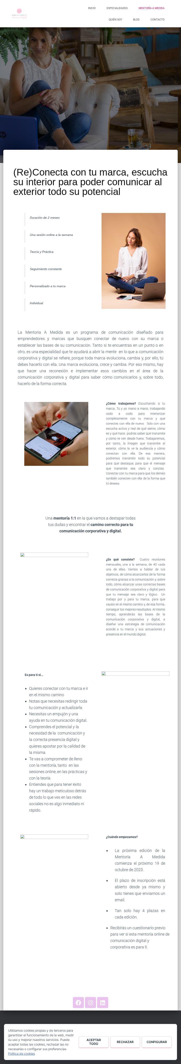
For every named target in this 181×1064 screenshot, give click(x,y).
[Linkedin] (102, 1002)
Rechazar (125, 1042)
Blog (136, 19)
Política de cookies (21, 1053)
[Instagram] (90, 1002)
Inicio (92, 8)
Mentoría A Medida (151, 8)
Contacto (157, 19)
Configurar (157, 1042)
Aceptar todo (94, 1041)
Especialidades (117, 8)
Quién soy (115, 19)
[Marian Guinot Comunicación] (19, 13)
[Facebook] (78, 1002)
